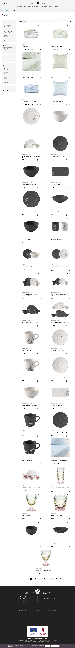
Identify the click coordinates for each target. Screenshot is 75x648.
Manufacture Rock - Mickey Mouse (27, 154)
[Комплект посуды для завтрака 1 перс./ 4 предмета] (31, 309)
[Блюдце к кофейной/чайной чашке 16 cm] (60, 337)
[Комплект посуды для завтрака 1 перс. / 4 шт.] (31, 143)
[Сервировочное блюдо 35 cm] (60, 171)
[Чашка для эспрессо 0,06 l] (31, 447)
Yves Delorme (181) (7, 27)
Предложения (51, 6)
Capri (51, 44)
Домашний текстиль (31, 6)
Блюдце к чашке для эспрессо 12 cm (58, 156)
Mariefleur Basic (24, 485)
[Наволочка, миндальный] (60, 61)
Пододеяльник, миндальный (57, 46)
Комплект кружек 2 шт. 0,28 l (57, 239)
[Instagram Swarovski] (51, 601)
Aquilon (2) (6, 82)
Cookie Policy (10, 646)
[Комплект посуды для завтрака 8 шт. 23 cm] (60, 309)
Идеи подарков (44, 6)
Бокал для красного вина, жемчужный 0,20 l (45, 570)
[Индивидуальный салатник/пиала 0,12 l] (60, 530)
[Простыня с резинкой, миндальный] (31, 61)
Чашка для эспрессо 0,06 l (27, 377)
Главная (3, 10)
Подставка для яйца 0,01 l (27, 543)
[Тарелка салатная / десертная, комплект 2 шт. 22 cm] (60, 253)
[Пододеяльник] (31, 33)
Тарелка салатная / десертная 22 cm (30, 129)
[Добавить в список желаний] (39, 25)
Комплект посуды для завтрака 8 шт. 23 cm (60, 322)
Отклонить (47, 646)
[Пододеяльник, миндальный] (60, 33)
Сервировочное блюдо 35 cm (57, 184)
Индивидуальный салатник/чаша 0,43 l (30, 184)
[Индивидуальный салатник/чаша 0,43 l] (31, 171)
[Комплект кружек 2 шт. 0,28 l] (60, 226)
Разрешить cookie (63, 646)
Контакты (57, 6)
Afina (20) (5, 68)
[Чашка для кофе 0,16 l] (31, 337)
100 (57, 578)
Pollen (23, 44)
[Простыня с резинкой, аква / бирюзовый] (60, 447)
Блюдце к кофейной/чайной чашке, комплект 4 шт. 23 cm (29, 295)
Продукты (7, 10)
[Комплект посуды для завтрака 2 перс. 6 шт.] (31, 474)
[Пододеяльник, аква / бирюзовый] (31, 88)
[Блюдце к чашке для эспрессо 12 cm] (60, 143)
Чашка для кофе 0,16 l (26, 350)
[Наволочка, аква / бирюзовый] (60, 88)
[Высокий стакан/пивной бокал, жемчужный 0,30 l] (60, 474)
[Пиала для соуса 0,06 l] (31, 226)
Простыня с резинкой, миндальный (29, 74)
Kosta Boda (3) (6, 39)
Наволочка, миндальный (56, 74)
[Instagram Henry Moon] (25, 601)
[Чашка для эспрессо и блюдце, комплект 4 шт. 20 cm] (60, 281)
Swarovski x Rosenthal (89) (8, 31)
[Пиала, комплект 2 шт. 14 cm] (31, 253)
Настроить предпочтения (55, 646)
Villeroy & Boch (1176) (7, 25)
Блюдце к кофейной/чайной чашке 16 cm (59, 350)
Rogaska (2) (6, 40)
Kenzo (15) (6, 36)
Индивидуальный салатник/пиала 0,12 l (59, 543)
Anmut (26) (6, 77)
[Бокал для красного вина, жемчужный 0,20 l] (45, 557)
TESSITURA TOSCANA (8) (8, 37)
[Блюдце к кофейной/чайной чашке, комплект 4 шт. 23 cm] (31, 281)
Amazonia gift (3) (7, 76)
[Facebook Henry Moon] (23, 601)
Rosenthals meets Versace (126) (8, 30)
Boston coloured (53, 485)
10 (51, 578)
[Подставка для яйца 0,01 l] (31, 530)
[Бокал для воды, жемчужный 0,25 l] (31, 502)
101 (60, 578)
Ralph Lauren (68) (7, 32)
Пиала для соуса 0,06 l (55, 129)
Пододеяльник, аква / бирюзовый (29, 101)
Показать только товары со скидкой (8, 60)
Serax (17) (5, 35)
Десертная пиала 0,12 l (55, 211)
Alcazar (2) (6, 69)
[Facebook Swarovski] (49, 601)
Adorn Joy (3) (6, 67)
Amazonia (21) (6, 73)
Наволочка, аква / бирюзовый (57, 101)
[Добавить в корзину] (37, 49)
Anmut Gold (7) (6, 78)
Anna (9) (5, 79)
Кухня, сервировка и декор (21, 6)
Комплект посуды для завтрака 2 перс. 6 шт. (31, 487)
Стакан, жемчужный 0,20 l (56, 515)
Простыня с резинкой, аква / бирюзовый (59, 460)
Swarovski (38, 6)
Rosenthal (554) (6, 26)
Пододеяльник (25, 46)
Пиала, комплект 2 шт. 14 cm (28, 266)
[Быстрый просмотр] (40, 49)
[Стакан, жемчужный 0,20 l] (60, 502)
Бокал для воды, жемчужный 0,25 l (29, 515)
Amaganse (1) (6, 72)
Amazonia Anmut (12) (7, 74)
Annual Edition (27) (7, 81)
